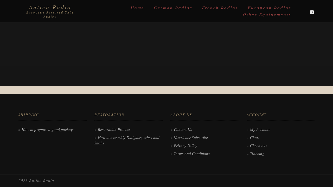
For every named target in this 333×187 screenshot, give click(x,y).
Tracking (257, 153)
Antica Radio (50, 7)
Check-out (258, 145)
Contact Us (183, 129)
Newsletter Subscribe (191, 137)
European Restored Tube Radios (50, 14)
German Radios (173, 8)
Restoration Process (114, 129)
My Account (260, 129)
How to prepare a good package (48, 129)
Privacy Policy (185, 145)
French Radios (220, 8)
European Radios (269, 8)
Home (137, 8)
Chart (254, 137)
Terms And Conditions (192, 153)
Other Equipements (267, 14)
